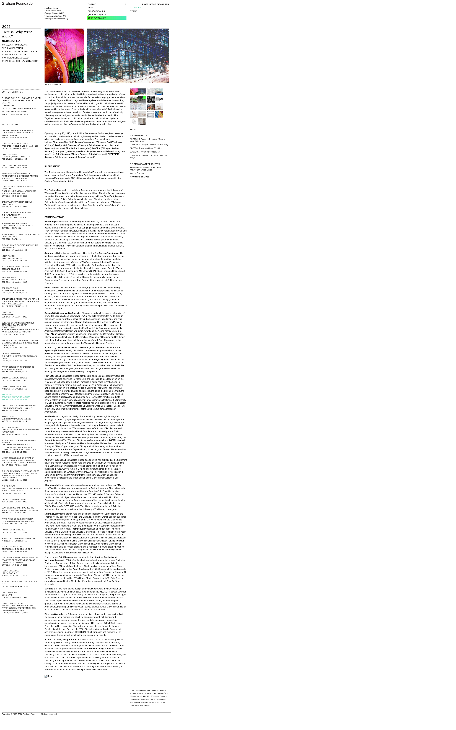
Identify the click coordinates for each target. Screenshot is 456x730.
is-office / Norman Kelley (16, 58)
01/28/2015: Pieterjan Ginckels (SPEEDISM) (149, 145)
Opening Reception (12, 48)
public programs (97, 18)
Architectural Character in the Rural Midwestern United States (145, 169)
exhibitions (136, 7)
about (91, 7)
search (92, 4)
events (133, 11)
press (152, 4)
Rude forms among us (139, 177)
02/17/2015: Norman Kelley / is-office (146, 148)
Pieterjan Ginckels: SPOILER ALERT (20, 51)
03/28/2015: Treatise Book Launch (145, 152)
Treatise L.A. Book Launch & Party (20, 61)
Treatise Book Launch (14, 55)
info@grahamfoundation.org (56, 18)
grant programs (96, 11)
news (145, 4)
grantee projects (97, 14)
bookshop (163, 4)
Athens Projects (137, 173)
